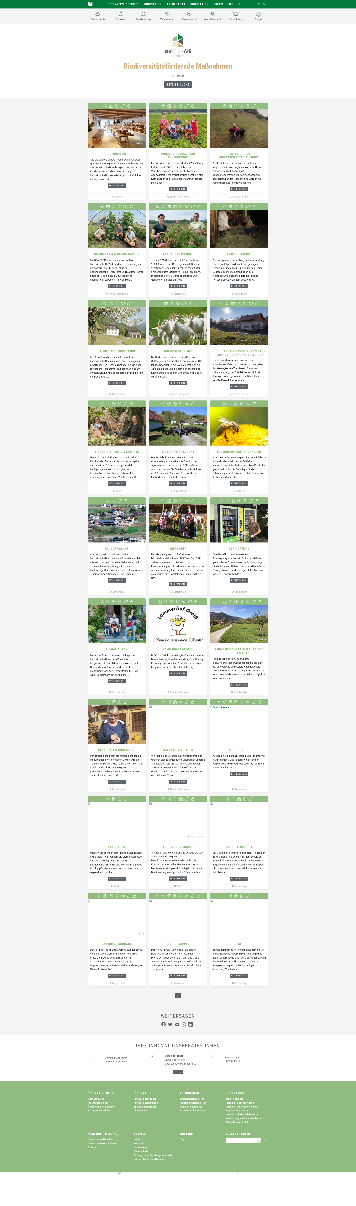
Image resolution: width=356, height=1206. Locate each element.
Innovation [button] (153, 4)
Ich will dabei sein (98, 1102)
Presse (92, 1147)
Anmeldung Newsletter (193, 1102)
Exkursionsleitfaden (145, 1106)
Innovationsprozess (145, 1099)
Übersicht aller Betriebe (101, 1106)
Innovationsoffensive (100, 1139)
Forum (218, 4)
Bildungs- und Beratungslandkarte (153, 1155)
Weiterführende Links (238, 1122)
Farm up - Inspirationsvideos (242, 1106)
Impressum (140, 1147)
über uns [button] (233, 4)
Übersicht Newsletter (192, 1099)
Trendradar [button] (176, 4)
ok (265, 1140)
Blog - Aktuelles (235, 1099)
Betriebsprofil (117, 185)
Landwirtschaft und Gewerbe (242, 1114)
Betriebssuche (178, 84)
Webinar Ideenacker (191, 1106)
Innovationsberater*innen (102, 1143)
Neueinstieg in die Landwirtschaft (245, 1118)
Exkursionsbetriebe (99, 1110)
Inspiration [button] (199, 4)
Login (137, 1139)
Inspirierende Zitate (237, 1110)
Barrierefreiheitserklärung (149, 1159)
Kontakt (138, 1143)
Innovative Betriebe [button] (123, 4)
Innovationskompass (146, 1102)
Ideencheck (140, 1110)
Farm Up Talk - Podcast (193, 1110)
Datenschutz (141, 1151)
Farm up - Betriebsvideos (240, 1102)
